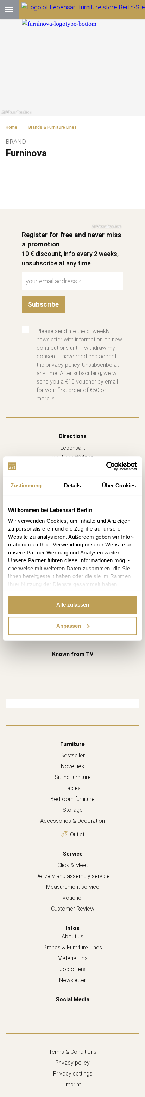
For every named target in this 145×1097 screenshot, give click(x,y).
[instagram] (80, 1010)
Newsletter (72, 980)
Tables (72, 788)
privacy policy (63, 364)
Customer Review (72, 908)
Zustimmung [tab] (26, 485)
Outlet (77, 834)
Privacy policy (72, 1062)
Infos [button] (73, 928)
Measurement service (72, 887)
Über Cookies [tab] (119, 485)
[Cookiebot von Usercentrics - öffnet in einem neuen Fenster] (106, 466)
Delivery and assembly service (73, 876)
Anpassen (68, 626)
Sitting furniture (73, 777)
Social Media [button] (72, 999)
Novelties (72, 766)
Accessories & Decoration (72, 820)
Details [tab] (72, 485)
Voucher (72, 897)
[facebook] (65, 1010)
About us (72, 936)
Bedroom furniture (72, 799)
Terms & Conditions (72, 1051)
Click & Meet (72, 865)
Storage (73, 810)
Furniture (72, 744)
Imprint (72, 1084)
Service (73, 854)
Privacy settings (72, 1073)
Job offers (72, 969)
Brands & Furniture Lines (72, 947)
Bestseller (73, 755)
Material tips (73, 958)
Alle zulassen (72, 605)
